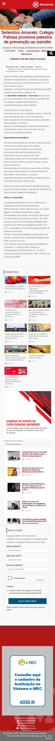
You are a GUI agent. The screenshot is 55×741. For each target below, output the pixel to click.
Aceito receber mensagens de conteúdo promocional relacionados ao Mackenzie (25, 592)
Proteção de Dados (28, 721)
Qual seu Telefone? (15, 565)
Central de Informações (27, 718)
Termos (10, 586)
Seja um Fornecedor (28, 728)
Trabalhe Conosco (27, 726)
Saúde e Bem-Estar (10, 28)
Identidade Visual (28, 723)
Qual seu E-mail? (14, 556)
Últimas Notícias (13, 444)
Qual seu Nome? (14, 546)
